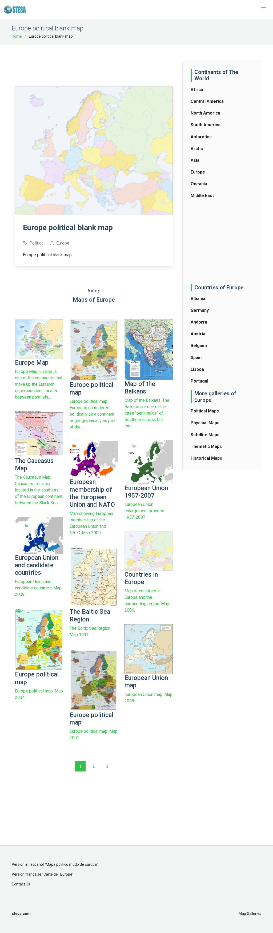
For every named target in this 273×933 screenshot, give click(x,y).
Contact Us (21, 884)
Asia (195, 160)
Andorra (199, 322)
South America (205, 124)
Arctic (197, 148)
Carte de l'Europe (57, 874)
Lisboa (197, 369)
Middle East (202, 195)
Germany (200, 310)
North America (205, 113)
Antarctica (201, 136)
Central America (207, 101)
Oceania (199, 183)
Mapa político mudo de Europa (71, 864)
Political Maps (205, 411)
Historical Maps (206, 458)
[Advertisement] (112, 62)
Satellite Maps (205, 434)
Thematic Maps (206, 446)
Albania (198, 298)
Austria (198, 333)
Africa (197, 89)
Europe (198, 172)
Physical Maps (205, 422)
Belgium (199, 345)
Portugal (199, 381)
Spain (196, 357)
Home (17, 36)
